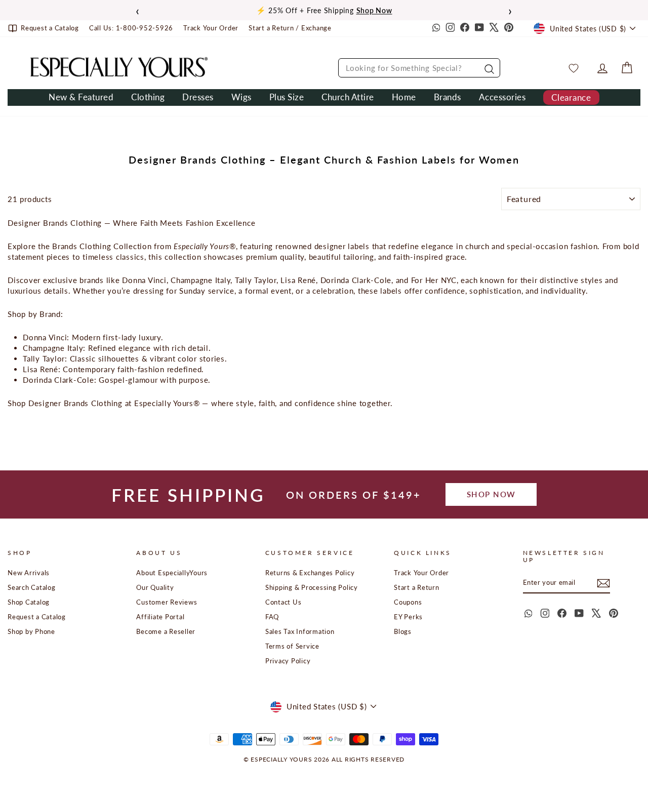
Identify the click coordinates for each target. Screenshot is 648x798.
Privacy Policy (288, 661)
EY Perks (408, 617)
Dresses (198, 97)
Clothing (148, 97)
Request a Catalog (37, 617)
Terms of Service (292, 646)
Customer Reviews (166, 602)
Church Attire (347, 97)
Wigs (241, 97)
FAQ (272, 617)
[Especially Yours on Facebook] (465, 28)
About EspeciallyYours (172, 573)
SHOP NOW (491, 494)
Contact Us (283, 602)
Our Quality (155, 587)
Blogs (403, 631)
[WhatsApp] (435, 28)
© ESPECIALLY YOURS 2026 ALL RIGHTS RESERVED (324, 759)
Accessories (502, 97)
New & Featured (81, 97)
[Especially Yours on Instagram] (450, 28)
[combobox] (419, 67)
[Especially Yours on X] (494, 28)
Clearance (571, 97)
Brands (447, 97)
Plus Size (286, 97)
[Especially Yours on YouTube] (479, 28)
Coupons (408, 602)
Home (404, 97)
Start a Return (416, 587)
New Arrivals (29, 573)
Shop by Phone (31, 631)
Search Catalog (32, 587)
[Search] (488, 68)
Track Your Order (421, 573)
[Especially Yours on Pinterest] (509, 28)
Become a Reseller (165, 631)
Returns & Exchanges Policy (310, 573)
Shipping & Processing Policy (311, 587)
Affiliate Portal (160, 617)
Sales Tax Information (300, 631)
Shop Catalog (29, 602)
